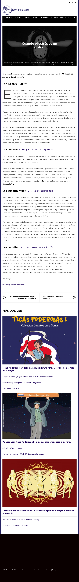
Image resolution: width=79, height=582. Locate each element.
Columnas (54, 17)
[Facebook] (69, 2)
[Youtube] (72, 2)
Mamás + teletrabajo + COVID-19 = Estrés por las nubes (23, 454)
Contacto (71, 17)
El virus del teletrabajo (40, 190)
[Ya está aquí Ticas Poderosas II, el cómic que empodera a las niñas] (36, 416)
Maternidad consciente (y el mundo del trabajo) (20, 520)
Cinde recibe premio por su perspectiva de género (21, 383)
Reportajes (45, 17)
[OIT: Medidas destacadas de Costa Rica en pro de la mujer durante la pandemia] (39, 483)
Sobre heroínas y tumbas (12, 448)
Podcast (36, 17)
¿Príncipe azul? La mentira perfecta (53, 297)
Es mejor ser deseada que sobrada (39, 149)
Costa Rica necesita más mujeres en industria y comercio (23, 297)
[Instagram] (75, 2)
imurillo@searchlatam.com (13, 285)
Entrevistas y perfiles (23, 17)
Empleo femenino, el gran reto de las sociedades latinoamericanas (27, 377)
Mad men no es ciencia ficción (36, 247)
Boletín (63, 17)
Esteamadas (8, 17)
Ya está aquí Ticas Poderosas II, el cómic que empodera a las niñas (36, 442)
